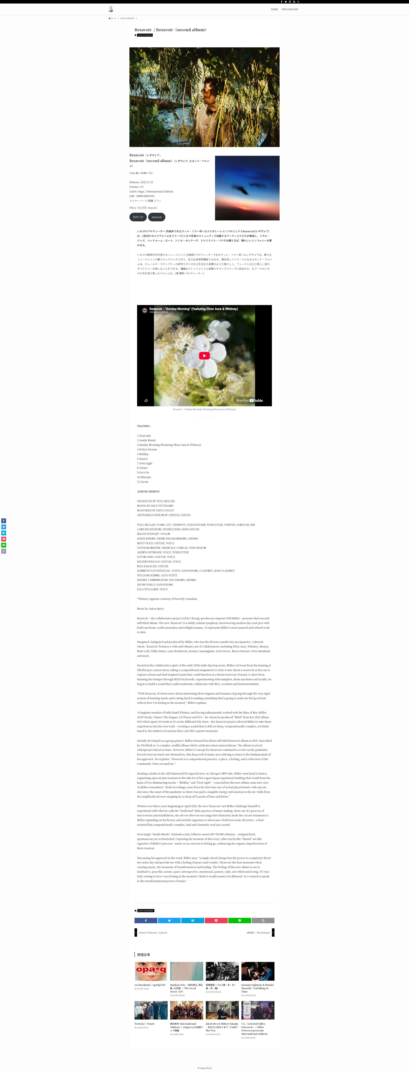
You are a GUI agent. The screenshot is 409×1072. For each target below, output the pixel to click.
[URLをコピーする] (263, 920)
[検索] (298, 2)
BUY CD (138, 217)
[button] (146, 920)
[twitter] (286, 2)
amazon (157, 217)
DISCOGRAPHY (145, 35)
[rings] (111, 9)
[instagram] (290, 2)
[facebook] (282, 2)
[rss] (294, 2)
